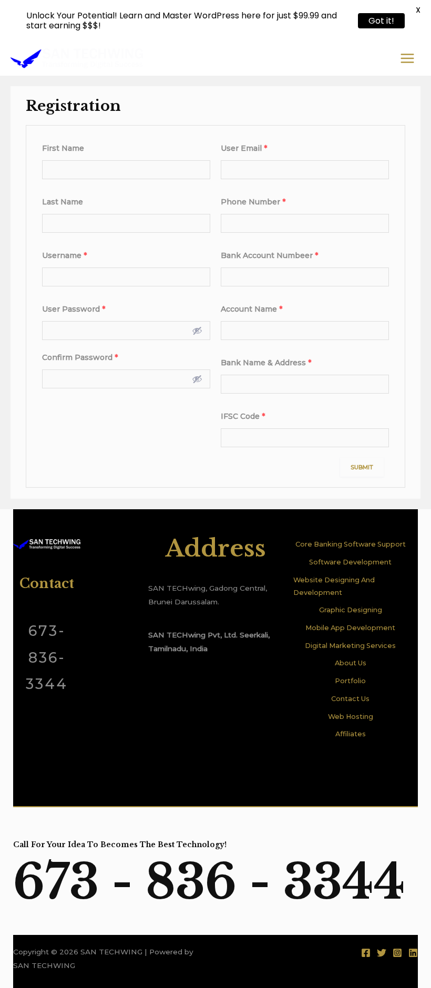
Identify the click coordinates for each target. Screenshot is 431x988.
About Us (350, 663)
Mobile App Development (350, 628)
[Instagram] (397, 953)
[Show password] (197, 330)
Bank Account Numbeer (269, 255)
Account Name (251, 309)
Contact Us (350, 699)
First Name (63, 148)
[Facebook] (366, 953)
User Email (244, 148)
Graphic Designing (350, 610)
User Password (73, 309)
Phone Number (253, 202)
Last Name (62, 202)
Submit (362, 467)
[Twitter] (381, 953)
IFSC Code (243, 416)
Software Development (350, 562)
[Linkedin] (413, 953)
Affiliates (350, 734)
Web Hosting (350, 717)
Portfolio (350, 681)
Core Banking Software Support (350, 544)
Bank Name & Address (266, 362)
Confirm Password (80, 357)
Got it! (381, 21)
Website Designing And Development (334, 586)
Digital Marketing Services (350, 646)
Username (64, 255)
